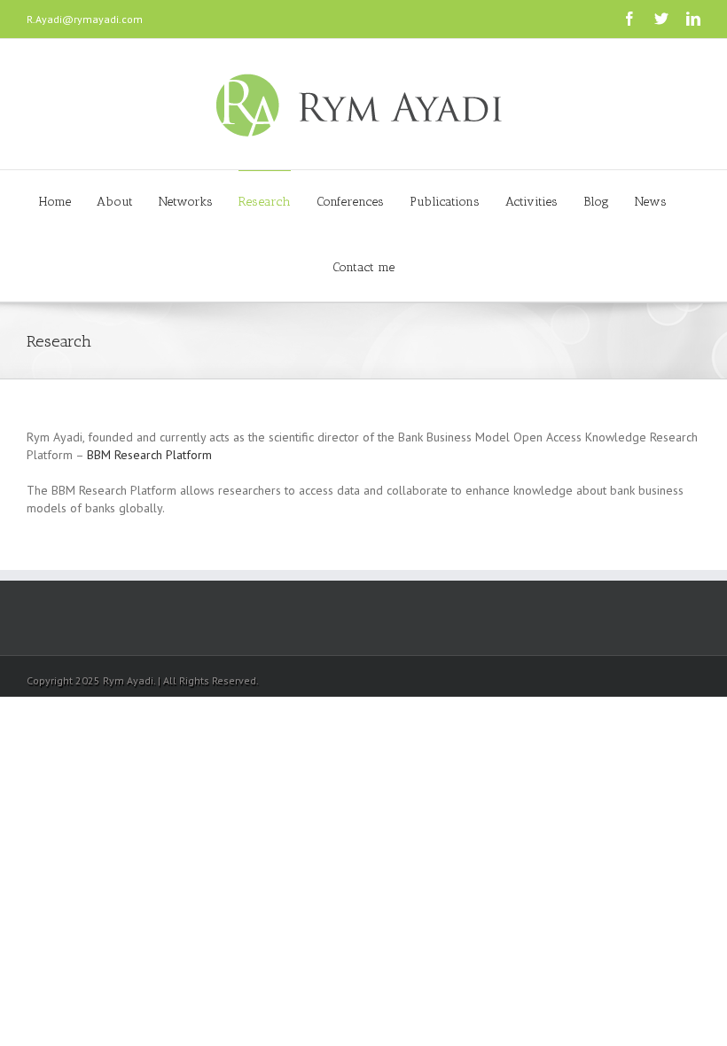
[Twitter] (661, 19)
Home (55, 201)
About (115, 201)
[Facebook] (629, 19)
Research (264, 201)
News (651, 201)
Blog (596, 201)
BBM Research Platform (149, 455)
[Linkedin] (693, 19)
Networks (186, 201)
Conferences (350, 201)
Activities (531, 201)
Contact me (363, 267)
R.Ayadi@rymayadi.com (85, 19)
